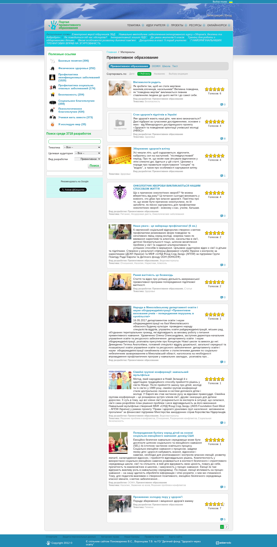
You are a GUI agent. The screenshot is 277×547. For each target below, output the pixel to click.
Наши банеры (131, 537)
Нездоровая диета (141, 214)
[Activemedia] (223, 543)
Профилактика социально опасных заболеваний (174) (76, 87)
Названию (159, 73)
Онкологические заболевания (168, 214)
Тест (175, 66)
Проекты (177, 25)
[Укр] (231, 1)
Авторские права (110, 537)
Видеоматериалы (169, 260)
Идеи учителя (155, 25)
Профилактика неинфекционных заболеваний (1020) (79, 77)
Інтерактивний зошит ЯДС (129, 37)
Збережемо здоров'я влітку (151, 148)
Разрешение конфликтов (183, 418)
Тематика (133, 25)
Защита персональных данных (79, 537)
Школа (166, 66)
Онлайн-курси (216, 25)
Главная (112, 51)
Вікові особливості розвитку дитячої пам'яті (107, 40)
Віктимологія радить (147, 82)
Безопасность (152, 101)
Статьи (188, 288)
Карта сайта (175, 537)
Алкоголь (162, 263)
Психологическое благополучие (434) (71, 110)
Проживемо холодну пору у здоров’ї (157, 496)
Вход (228, 15)
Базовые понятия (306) (73, 60)
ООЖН (156, 66)
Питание (125, 214)
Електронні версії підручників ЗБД (93, 34)
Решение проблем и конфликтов (137, 418)
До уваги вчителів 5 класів (168, 37)
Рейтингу (145, 73)
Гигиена (149, 507)
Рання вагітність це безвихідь (153, 274)
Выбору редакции (178, 73)
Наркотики (150, 263)
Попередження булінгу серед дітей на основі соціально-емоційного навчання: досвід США (163, 434)
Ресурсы (195, 25)
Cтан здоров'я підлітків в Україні (155, 114)
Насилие (139, 263)
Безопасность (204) (71, 94)
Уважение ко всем (140, 485)
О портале (51, 537)
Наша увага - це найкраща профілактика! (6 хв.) (165, 225)
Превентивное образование (129, 66)
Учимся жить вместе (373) (75, 117)
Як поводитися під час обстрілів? (85, 37)
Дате (132, 73)
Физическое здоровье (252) (76, 68)
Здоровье (150, 137)
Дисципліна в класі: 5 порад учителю (162, 40)
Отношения (126, 263)
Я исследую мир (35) (72, 124)
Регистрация (215, 15)
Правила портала (154, 537)
